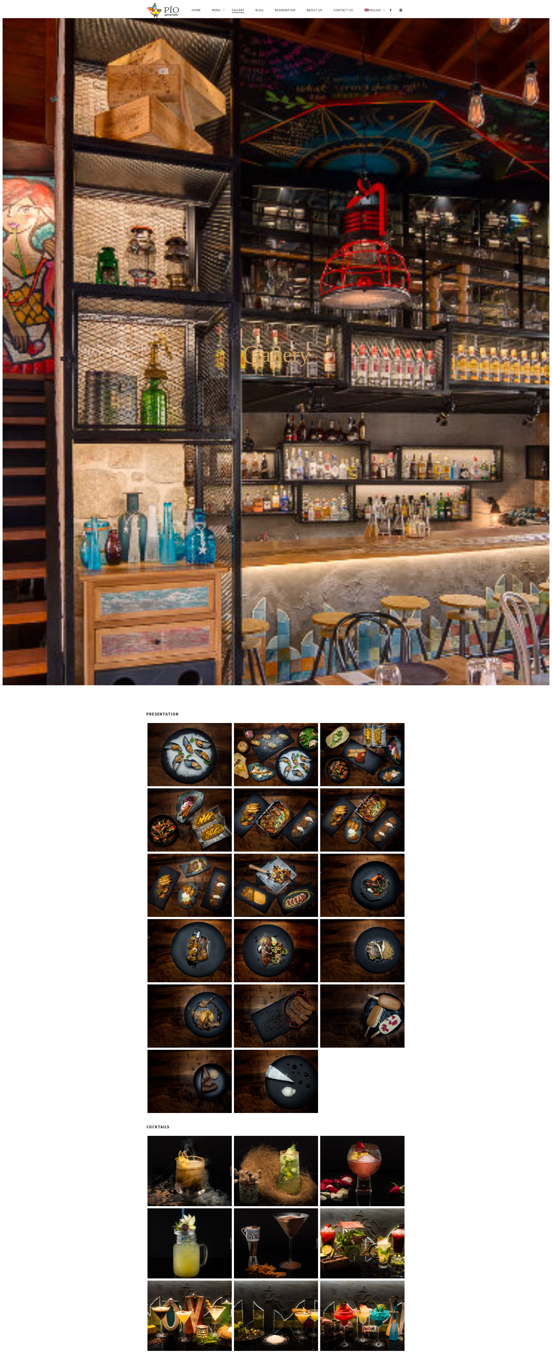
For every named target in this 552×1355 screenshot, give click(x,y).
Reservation (285, 10)
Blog (260, 10)
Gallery (238, 10)
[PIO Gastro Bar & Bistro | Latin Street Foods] (163, 10)
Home (196, 10)
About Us (314, 10)
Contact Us (343, 10)
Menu (216, 10)
